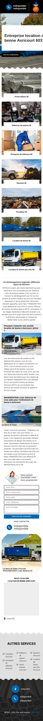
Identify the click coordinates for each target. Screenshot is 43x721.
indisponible (19, 6)
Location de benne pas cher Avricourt (36, 664)
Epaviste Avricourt (36, 654)
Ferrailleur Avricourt (9, 655)
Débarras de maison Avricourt (22, 657)
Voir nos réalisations (11, 55)
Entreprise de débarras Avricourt (9, 664)
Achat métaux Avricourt (22, 667)
